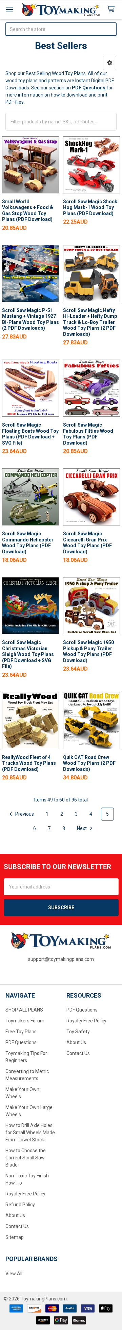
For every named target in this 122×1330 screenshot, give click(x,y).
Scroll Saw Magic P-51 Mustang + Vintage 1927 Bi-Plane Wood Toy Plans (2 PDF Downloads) (30, 319)
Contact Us (17, 1226)
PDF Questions (21, 1042)
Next (82, 828)
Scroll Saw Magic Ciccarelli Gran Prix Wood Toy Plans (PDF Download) (87, 542)
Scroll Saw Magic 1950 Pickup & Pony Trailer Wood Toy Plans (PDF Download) (88, 651)
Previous (24, 814)
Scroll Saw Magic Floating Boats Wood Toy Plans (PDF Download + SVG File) (30, 434)
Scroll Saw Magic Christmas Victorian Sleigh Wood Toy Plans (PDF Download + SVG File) (28, 654)
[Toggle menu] (9, 9)
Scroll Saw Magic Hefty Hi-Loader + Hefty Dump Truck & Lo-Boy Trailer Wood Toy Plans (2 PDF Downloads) (90, 322)
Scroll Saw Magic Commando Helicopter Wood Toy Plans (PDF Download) (28, 542)
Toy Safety (78, 1031)
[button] (109, 63)
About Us (15, 1215)
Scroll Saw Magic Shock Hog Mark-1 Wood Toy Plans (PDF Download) (90, 207)
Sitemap (14, 1237)
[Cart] (112, 9)
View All (13, 1273)
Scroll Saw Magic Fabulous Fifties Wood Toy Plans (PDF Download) (88, 434)
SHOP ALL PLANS (24, 1010)
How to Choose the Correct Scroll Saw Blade (25, 1158)
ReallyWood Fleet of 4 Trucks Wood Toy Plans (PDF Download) (29, 763)
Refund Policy (20, 1204)
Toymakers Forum (24, 1020)
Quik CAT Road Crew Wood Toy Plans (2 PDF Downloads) (89, 763)
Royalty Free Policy (25, 1193)
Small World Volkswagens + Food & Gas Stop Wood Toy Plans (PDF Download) (27, 210)
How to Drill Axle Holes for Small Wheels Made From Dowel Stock (30, 1132)
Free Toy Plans (21, 1031)
